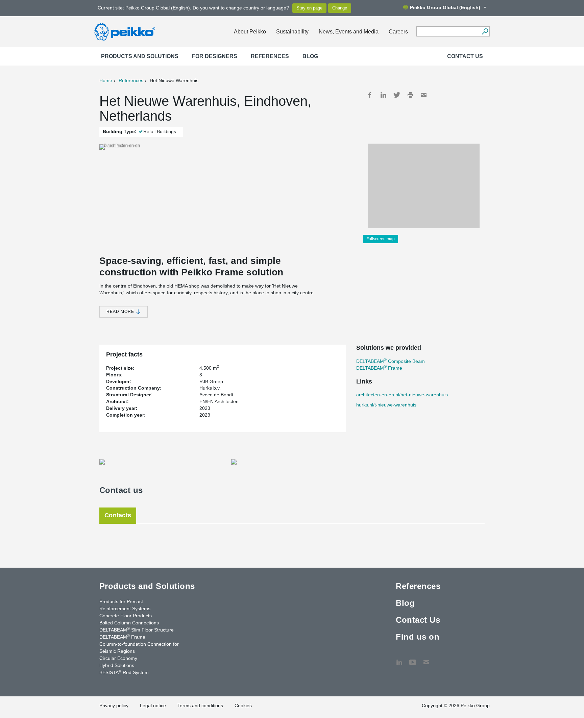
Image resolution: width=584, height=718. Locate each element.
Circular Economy (118, 658)
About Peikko (250, 31)
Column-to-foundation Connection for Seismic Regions (139, 647)
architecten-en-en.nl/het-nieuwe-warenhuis (402, 394)
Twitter (396, 95)
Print (410, 95)
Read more (121, 311)
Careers (398, 31)
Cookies (243, 705)
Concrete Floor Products (125, 615)
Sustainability (292, 31)
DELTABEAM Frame (379, 368)
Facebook (369, 95)
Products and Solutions (139, 56)
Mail (423, 95)
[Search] (485, 31)
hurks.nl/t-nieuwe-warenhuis (386, 404)
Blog (310, 56)
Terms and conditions (200, 705)
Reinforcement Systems (124, 608)
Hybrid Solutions (116, 665)
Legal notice (153, 705)
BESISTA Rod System (124, 672)
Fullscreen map (380, 239)
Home (105, 80)
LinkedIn (383, 95)
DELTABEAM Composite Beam (390, 361)
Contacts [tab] (117, 515)
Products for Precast (121, 601)
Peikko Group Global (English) (445, 7)
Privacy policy (113, 705)
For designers (214, 56)
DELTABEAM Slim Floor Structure (136, 629)
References (270, 56)
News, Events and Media (349, 31)
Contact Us (465, 56)
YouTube (412, 658)
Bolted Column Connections (129, 622)
